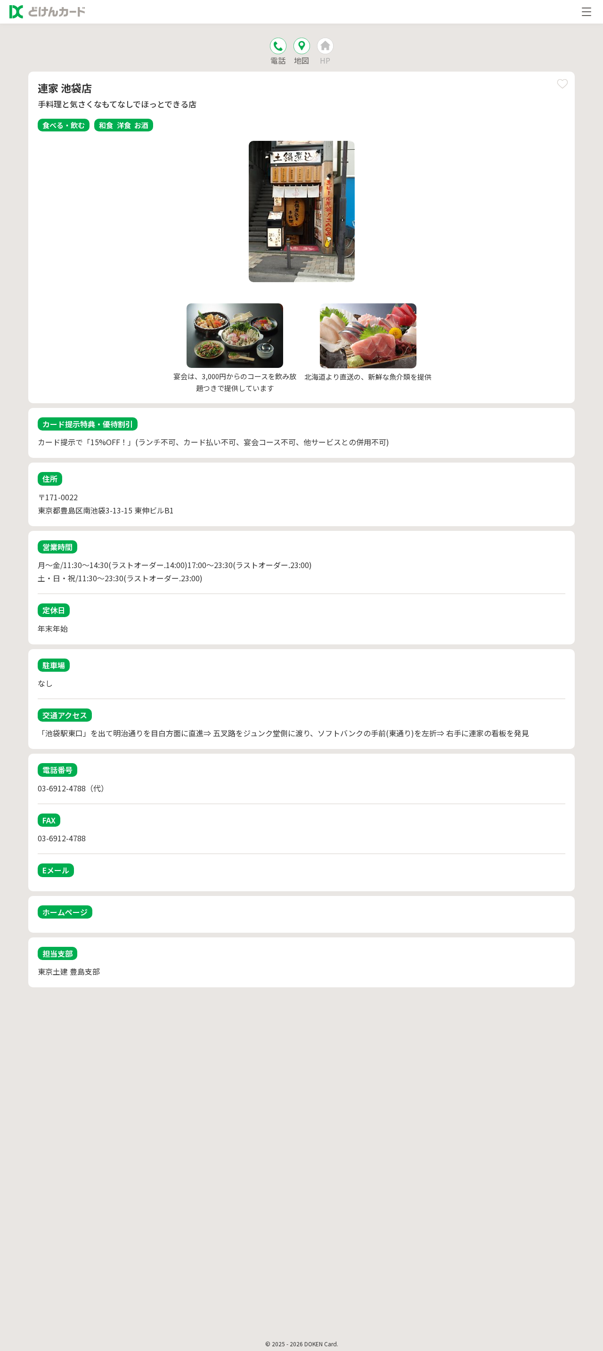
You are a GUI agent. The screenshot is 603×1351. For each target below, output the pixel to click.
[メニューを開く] (586, 11)
